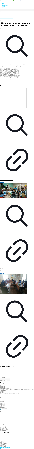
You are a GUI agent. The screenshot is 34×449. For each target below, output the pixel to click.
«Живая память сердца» (5, 270)
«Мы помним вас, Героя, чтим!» (6, 180)
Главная (3, 3)
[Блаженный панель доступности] (0, 385)
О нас (2, 4)
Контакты (3, 7)
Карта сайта (3, 377)
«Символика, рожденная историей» (7, 366)
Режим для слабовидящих (3, 386)
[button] (0, 409)
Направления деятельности (5, 5)
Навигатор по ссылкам (3, 445)
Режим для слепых (2, 391)
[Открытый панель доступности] (0, 448)
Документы (3, 6)
